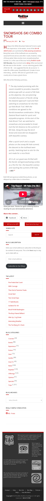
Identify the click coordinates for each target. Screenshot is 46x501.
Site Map (29, 490)
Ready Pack (34, 2)
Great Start (12, 294)
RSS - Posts (11, 413)
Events (10, 343)
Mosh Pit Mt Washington (16, 310)
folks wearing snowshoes (32, 51)
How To (11, 362)
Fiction (10, 350)
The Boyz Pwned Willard (16, 313)
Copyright (9, 496)
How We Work (26, 492)
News (10, 366)
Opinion (11, 377)
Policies (38, 490)
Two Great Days (13, 298)
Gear (10, 354)
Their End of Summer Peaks (17, 290)
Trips (23, 41)
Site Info (21, 490)
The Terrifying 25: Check (16, 325)
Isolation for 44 (13, 306)
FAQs (17, 492)
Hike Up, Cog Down (14, 317)
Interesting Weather (14, 321)
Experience (12, 346)
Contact (7, 490)
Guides (10, 358)
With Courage (12, 286)
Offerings (11, 374)
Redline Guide (35, 61)
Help (14, 490)
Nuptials (11, 370)
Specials (11, 381)
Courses (11, 339)
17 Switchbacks (13, 302)
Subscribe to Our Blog (16, 266)
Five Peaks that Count (15, 282)
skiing (28, 63)
